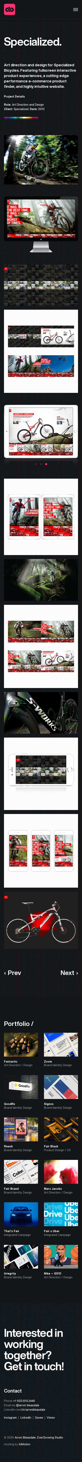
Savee (39, 1417)
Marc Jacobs (53, 1188)
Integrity (10, 1273)
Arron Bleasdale (25, 1437)
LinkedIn (25, 1417)
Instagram (10, 1417)
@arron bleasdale (27, 1405)
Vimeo (51, 1417)
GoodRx (9, 1104)
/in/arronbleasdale (33, 1409)
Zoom (48, 1061)
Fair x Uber (52, 1231)
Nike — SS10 (52, 1273)
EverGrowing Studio (50, 1437)
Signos (49, 1104)
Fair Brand (11, 1188)
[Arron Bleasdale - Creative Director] (9, 9)
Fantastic (10, 1061)
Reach (8, 1146)
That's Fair (11, 1231)
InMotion (24, 1444)
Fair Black (51, 1146)
